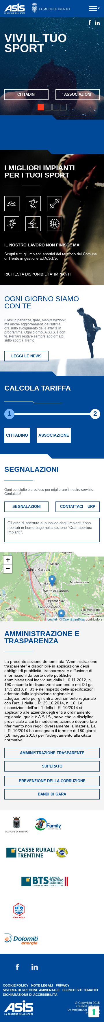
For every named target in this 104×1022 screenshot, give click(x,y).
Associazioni (77, 94)
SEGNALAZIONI (26, 506)
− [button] (8, 568)
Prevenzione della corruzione (52, 781)
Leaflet (52, 619)
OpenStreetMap (74, 619)
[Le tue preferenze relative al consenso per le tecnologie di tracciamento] (93, 1011)
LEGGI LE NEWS (26, 356)
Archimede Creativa (86, 1009)
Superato (52, 766)
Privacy (62, 985)
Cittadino (17, 435)
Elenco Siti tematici (80, 990)
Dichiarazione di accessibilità (30, 994)
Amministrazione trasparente (52, 753)
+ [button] (8, 559)
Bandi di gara (52, 794)
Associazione (53, 435)
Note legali (42, 985)
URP (91, 506)
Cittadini (26, 94)
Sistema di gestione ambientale (31, 990)
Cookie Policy (15, 985)
